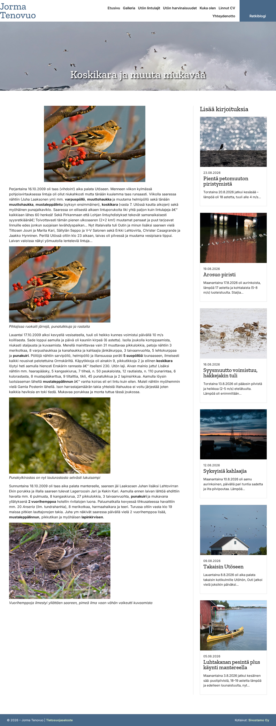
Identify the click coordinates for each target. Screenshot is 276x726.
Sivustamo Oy (258, 720)
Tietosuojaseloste (59, 720)
